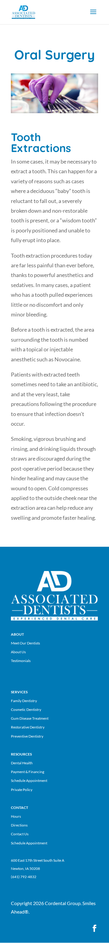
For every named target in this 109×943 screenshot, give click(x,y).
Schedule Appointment (29, 780)
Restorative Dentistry (28, 727)
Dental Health (22, 763)
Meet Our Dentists (25, 643)
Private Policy (21, 789)
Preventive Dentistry (27, 736)
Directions (19, 825)
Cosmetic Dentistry (26, 709)
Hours (16, 816)
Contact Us (19, 834)
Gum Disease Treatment (29, 718)
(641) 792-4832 (23, 876)
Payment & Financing (27, 771)
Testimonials (21, 660)
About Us (18, 652)
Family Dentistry (24, 700)
